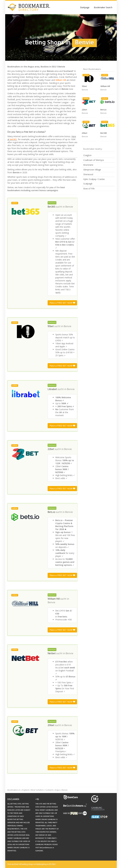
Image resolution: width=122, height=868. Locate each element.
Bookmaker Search (103, 7)
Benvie (69, 207)
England (25, 790)
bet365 (13, 139)
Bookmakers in (13, 790)
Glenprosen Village (92, 169)
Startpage (84, 7)
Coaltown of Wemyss (93, 160)
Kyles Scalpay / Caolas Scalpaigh (94, 181)
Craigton (87, 155)
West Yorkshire (37, 790)
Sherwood (88, 174)
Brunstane (88, 164)
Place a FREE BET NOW (61, 302)
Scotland (49, 790)
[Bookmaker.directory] (31, 7)
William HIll (60, 80)
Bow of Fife (89, 188)
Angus (57, 790)
